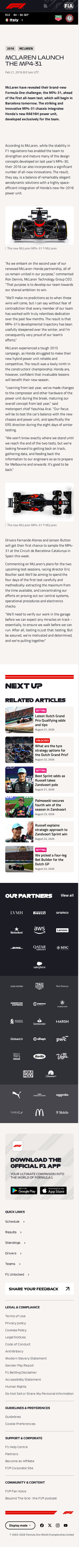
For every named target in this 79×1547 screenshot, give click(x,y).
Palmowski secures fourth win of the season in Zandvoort (50, 805)
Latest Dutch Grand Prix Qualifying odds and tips (50, 720)
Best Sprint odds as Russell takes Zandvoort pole (50, 780)
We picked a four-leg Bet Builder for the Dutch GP (50, 859)
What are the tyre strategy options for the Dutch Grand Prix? (51, 750)
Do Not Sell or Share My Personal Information (39, 1394)
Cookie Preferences (20, 1424)
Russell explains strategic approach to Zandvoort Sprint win (51, 829)
